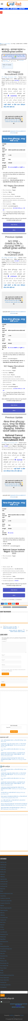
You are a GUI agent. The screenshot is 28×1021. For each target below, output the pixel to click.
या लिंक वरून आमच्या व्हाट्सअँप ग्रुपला (12, 121)
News (1, 944)
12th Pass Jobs (3, 864)
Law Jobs (2, 929)
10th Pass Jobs (3, 862)
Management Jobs (4, 934)
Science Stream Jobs (4, 977)
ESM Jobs (2, 912)
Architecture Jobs (4, 881)
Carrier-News (3, 895)
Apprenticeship (3, 879)
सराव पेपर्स (22, 9)
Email (3, 659)
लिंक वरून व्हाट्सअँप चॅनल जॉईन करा (12, 120)
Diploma (2, 905)
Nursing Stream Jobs (4, 946)
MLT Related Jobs (4, 941)
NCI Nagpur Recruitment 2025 (9, 257)
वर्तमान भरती (6, 9)
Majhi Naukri (5, 60)
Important (2, 924)
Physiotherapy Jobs (4, 963)
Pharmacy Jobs (3, 960)
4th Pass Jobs (3, 867)
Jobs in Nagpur (7, 607)
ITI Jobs (2, 927)
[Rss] (14, 1017)
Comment (4, 641)
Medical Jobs (3, 936)
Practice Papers (3, 968)
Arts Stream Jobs (3, 883)
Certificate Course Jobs (5, 898)
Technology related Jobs (5, 984)
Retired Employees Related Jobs (7, 975)
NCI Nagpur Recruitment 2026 (9, 77)
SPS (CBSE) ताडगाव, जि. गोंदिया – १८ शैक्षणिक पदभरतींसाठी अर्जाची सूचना (11, 627)
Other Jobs (2, 953)
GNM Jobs (2, 915)
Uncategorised (3, 987)
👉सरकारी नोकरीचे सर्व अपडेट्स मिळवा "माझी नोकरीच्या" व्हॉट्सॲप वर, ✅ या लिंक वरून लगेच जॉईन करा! (14, 57)
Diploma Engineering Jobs (6, 907)
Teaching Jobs (3, 982)
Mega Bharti (3, 939)
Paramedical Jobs (4, 956)
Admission (2, 874)
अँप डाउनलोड (14, 9)
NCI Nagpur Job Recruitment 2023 (9, 442)
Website (3, 664)
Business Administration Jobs (6, 893)
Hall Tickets (2, 922)
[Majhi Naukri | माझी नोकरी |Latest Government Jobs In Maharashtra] (14, 4)
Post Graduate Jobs (4, 965)
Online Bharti (7, 43)
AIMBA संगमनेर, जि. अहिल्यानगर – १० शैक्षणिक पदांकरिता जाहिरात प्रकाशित (17, 630)
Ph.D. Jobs (2, 958)
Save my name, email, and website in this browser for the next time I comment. (13, 670)
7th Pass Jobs (3, 869)
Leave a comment (6, 61)
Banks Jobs (2, 888)
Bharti (1, 891)
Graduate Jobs (3, 919)
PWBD (1, 970)
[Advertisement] (14, 28)
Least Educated (3, 932)
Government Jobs (4, 917)
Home (2, 43)
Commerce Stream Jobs (5, 903)
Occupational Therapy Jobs (6, 948)
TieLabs (22, 1015)
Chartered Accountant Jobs (6, 900)
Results (1, 972)
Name (3, 655)
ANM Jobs (2, 876)
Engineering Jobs (4, 910)
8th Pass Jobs (3, 871)
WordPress (12, 1015)
